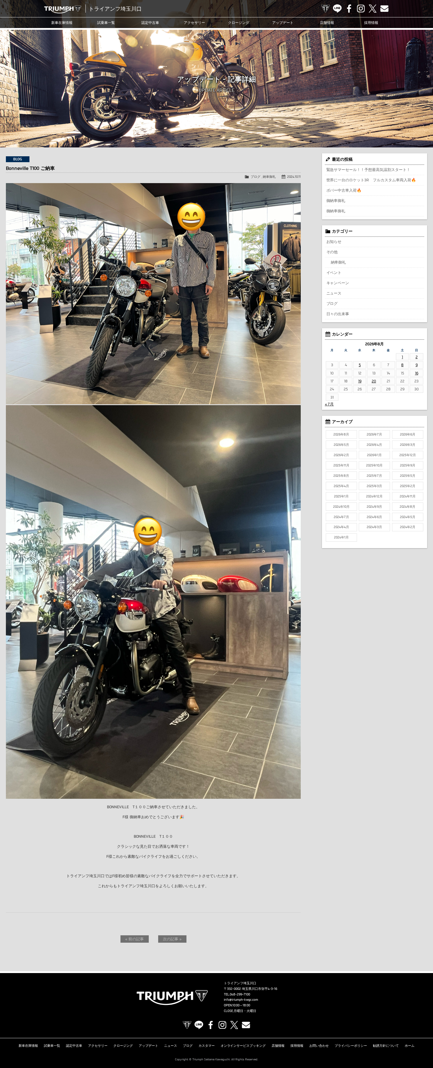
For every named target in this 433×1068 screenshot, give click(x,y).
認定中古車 (150, 22)
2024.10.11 (294, 177)
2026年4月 (374, 445)
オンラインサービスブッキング (243, 1046)
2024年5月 (407, 517)
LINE (337, 8)
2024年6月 (374, 517)
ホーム (409, 1046)
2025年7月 (374, 476)
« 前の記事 (134, 938)
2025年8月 (341, 476)
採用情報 (371, 22)
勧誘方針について (386, 1046)
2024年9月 (374, 507)
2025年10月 (374, 465)
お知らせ (334, 241)
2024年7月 (341, 517)
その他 (332, 251)
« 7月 (329, 404)
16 (416, 373)
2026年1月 (374, 455)
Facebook (349, 8)
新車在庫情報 (61, 22)
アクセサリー (194, 22)
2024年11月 (408, 496)
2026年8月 (341, 434)
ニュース (334, 293)
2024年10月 (341, 507)
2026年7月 (374, 434)
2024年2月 (407, 527)
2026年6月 (407, 434)
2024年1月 (341, 537)
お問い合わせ (319, 1046)
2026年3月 (407, 445)
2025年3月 (374, 486)
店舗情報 (327, 22)
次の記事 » (172, 938)
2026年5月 (341, 445)
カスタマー (207, 1046)
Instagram (360, 8)
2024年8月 (407, 507)
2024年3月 (374, 527)
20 (374, 381)
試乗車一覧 (106, 22)
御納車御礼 (336, 200)
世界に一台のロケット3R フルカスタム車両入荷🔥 (371, 180)
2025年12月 (407, 455)
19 (359, 381)
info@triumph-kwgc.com (241, 1000)
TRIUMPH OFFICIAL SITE (325, 8)
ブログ (255, 177)
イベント (334, 272)
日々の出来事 (337, 313)
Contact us (384, 8)
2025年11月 (341, 465)
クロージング (238, 22)
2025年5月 (407, 476)
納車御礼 (269, 177)
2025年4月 (341, 486)
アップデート (282, 22)
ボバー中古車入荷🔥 (344, 190)
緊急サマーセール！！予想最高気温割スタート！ (368, 169)
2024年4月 (341, 527)
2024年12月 (374, 496)
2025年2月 (407, 486)
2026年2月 (341, 455)
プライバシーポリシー (351, 1046)
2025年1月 (341, 496)
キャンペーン (337, 282)
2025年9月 (407, 465)
